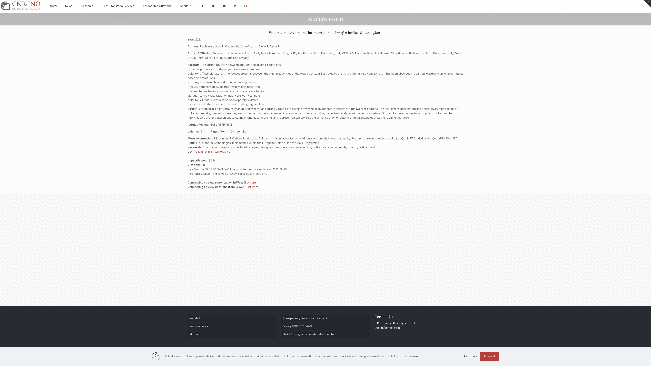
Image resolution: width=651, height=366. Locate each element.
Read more (471, 356)
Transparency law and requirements (305, 318)
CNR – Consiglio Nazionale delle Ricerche (308, 334)
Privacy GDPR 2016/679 (297, 326)
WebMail (194, 318)
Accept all (490, 356)
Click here (249, 182)
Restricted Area (198, 326)
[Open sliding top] (647, 4)
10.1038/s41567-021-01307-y (212, 152)
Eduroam (194, 334)
